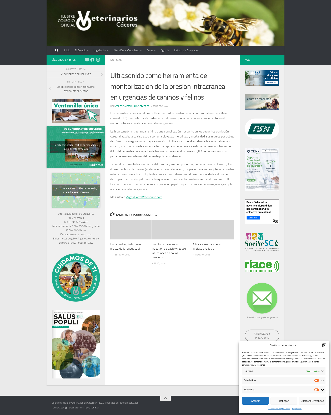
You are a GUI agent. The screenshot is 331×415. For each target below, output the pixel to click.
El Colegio (80, 50)
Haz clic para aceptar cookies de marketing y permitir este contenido (76, 147)
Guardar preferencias (312, 400)
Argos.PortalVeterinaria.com (144, 197)
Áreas (150, 50)
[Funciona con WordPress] (66, 408)
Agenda (165, 50)
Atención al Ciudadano (126, 50)
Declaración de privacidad (279, 408)
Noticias (116, 60)
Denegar (284, 400)
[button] (324, 345)
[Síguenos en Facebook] (92, 60)
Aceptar (255, 400)
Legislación (99, 50)
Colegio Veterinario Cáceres (132, 106)
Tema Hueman (92, 407)
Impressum (297, 408)
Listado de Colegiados (186, 50)
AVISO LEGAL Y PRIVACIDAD (262, 335)
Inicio (67, 50)
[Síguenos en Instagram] (98, 60)
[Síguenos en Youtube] (87, 60)
